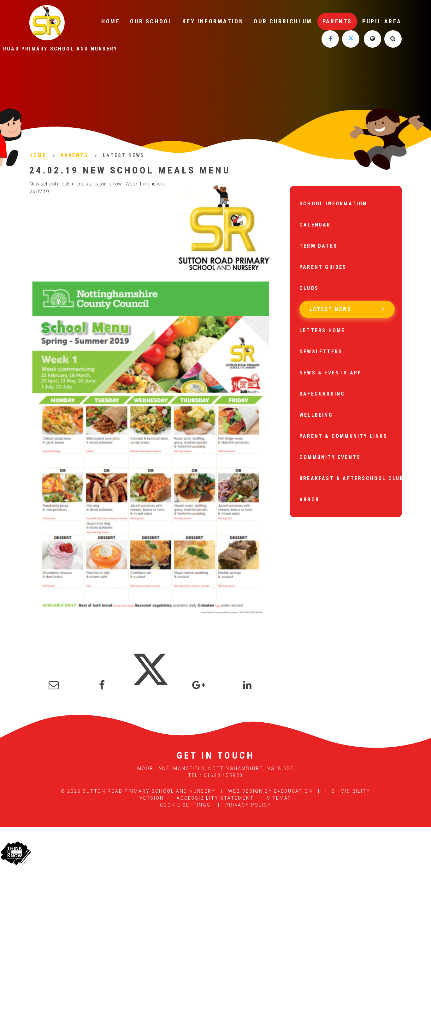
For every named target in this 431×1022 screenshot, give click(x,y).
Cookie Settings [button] (185, 805)
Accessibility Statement (215, 798)
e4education (293, 791)
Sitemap (279, 798)
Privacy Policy (248, 805)
